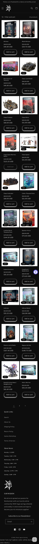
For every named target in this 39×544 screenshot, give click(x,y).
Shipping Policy (9, 427)
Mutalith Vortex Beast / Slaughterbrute (10, 383)
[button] (2, 8)
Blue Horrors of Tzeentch (8, 79)
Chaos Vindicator (8, 193)
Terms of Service (9, 441)
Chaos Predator (8, 117)
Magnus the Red (26, 345)
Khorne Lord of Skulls (10, 345)
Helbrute (6, 308)
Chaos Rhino (25, 117)
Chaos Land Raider (27, 78)
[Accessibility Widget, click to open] (35, 272)
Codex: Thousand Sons (28, 193)
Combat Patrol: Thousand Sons (8, 231)
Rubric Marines (26, 382)
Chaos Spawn (26, 154)
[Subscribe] (31, 521)
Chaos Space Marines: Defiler (10, 155)
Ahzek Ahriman (26, 41)
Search (6, 417)
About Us (7, 422)
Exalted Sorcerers (9, 269)
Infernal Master (26, 308)
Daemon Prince (26, 230)
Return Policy (8, 431)
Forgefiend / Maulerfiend (25, 270)
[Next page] (25, 405)
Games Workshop (10, 436)
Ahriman (6, 41)
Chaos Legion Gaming (22, 537)
